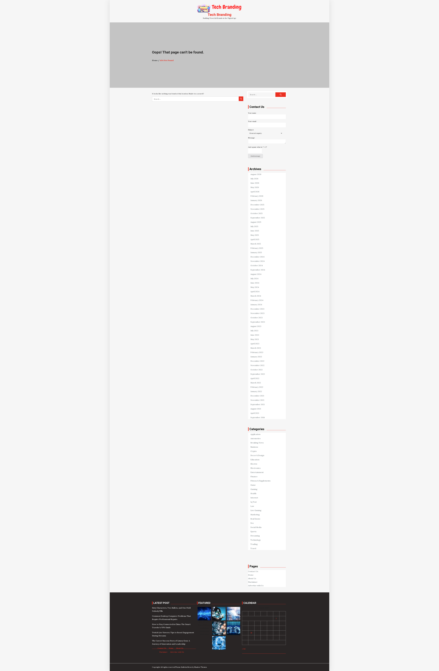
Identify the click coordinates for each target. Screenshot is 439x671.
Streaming (255, 536)
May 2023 (254, 339)
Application (255, 434)
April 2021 (254, 413)
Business (254, 447)
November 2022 (257, 365)
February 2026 (256, 196)
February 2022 (256, 387)
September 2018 (257, 417)
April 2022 (254, 378)
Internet (254, 498)
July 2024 (254, 278)
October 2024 (256, 265)
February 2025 (256, 248)
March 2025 (255, 244)
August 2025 (255, 222)
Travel (253, 548)
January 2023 (256, 356)
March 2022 (255, 383)
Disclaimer (252, 582)
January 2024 (256, 304)
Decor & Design (257, 455)
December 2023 (257, 309)
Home (250, 575)
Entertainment (257, 472)
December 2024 (257, 257)
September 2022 (257, 374)
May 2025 (254, 235)
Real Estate (255, 519)
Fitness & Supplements (260, 481)
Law (252, 506)
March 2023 (255, 348)
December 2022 (257, 361)
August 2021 (255, 409)
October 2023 (256, 317)
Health (253, 493)
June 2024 (254, 283)
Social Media (255, 527)
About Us (252, 578)
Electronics (255, 468)
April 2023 (254, 343)
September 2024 (257, 270)
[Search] (241, 98)
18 (251, 633)
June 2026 (254, 183)
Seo (252, 523)
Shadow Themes (200, 667)
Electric (253, 464)
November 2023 (257, 313)
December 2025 (257, 205)
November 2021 (257, 400)
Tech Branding (219, 14)
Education (254, 459)
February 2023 (256, 352)
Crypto (253, 451)
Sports (253, 531)
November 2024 (257, 261)
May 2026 (254, 187)
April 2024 (254, 291)
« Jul (243, 649)
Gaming (253, 489)
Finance (253, 476)
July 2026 (254, 178)
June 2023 (254, 335)
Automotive (255, 438)
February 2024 (256, 300)
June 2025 (254, 231)
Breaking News (257, 443)
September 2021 (257, 404)
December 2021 (257, 396)
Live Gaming (255, 510)
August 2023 (255, 326)
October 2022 (256, 370)
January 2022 (256, 391)
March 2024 (255, 296)
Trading (254, 544)
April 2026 (254, 191)
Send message (255, 156)
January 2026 (256, 200)
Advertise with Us (256, 585)
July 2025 (254, 226)
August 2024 (255, 274)
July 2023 (254, 330)
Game (253, 485)
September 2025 (257, 218)
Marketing (255, 514)
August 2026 (255, 174)
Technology (255, 540)
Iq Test (253, 502)
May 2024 (254, 287)
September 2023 (257, 322)
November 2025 (257, 209)
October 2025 (256, 213)
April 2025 (254, 239)
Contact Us (253, 571)
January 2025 (256, 252)
